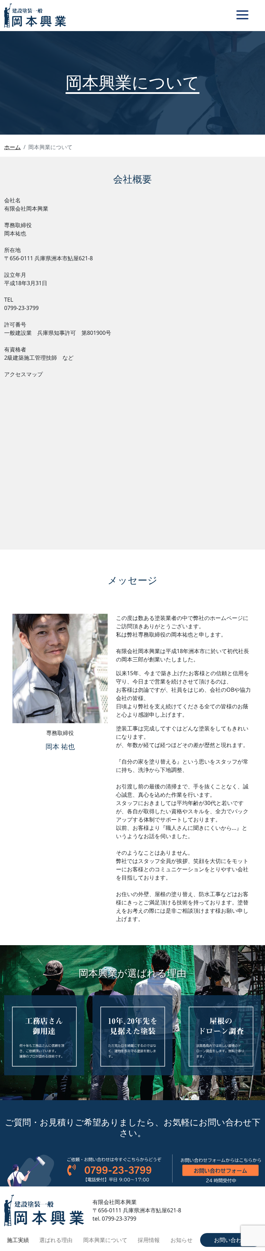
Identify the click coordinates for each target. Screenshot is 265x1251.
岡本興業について (105, 1240)
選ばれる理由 (55, 1240)
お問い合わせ (230, 1240)
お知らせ (181, 1240)
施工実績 (18, 1240)
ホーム (12, 147)
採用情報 (149, 1240)
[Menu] (242, 14)
